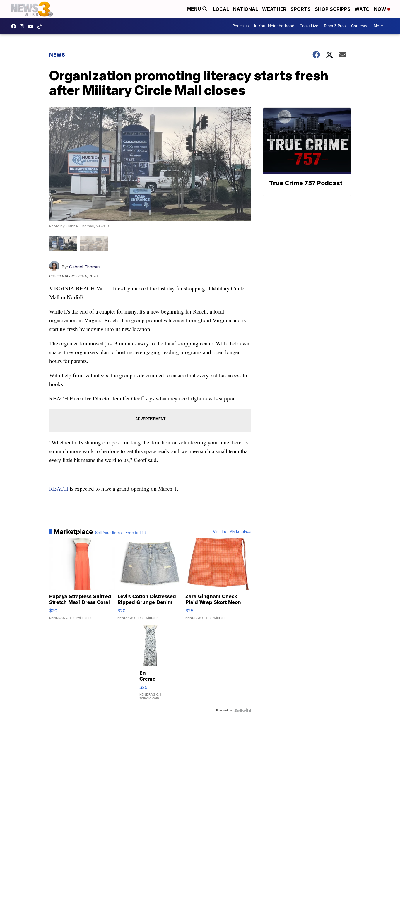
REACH (58, 488)
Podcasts (241, 26)
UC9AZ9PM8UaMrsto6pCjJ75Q (32, 26)
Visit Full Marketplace (232, 532)
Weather (274, 9)
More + (380, 26)
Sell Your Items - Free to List (120, 533)
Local (221, 9)
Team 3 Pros (335, 26)
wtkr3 (23, 26)
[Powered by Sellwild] (242, 710)
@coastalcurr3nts (41, 26)
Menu (194, 8)
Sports (300, 9)
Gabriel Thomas (85, 267)
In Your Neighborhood (274, 26)
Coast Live (309, 26)
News (57, 55)
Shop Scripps (333, 9)
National (245, 9)
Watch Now (371, 9)
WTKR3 (15, 26)
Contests (359, 26)
